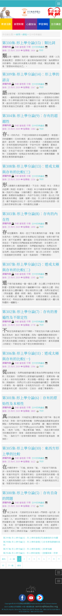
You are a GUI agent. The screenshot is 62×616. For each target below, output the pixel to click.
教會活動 (6, 24)
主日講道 (56, 24)
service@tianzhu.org (46, 606)
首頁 (18, 34)
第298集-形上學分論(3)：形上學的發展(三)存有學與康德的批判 (31, 543)
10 (3, 565)
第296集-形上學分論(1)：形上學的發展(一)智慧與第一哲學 (30, 552)
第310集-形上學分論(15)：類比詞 (28, 42)
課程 (25, 34)
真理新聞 (18, 24)
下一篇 (10, 565)
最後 (19, 565)
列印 (40, 50)
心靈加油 (31, 24)
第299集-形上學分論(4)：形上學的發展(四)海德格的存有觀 (30, 537)
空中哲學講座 (38, 47)
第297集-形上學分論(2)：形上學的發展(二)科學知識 (27, 548)
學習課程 (43, 24)
